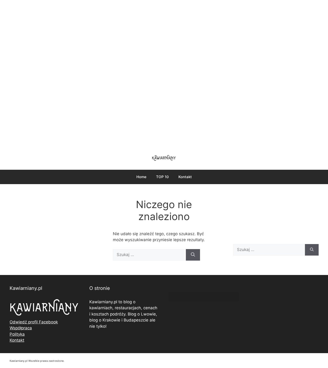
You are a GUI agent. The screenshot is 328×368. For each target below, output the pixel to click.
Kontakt (185, 177)
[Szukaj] (193, 255)
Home (141, 177)
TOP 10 (162, 177)
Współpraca (21, 328)
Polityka (17, 334)
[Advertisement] (164, 74)
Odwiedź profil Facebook (34, 322)
